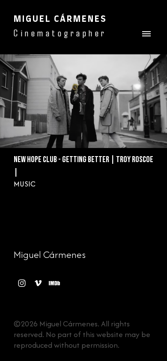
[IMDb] (54, 283)
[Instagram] (22, 283)
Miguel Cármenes (50, 254)
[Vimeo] (38, 283)
